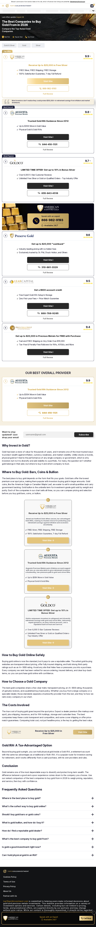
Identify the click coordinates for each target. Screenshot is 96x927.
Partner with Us (10, 896)
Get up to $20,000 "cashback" (48, 244)
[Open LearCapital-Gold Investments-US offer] (22, 281)
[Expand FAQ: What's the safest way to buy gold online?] (92, 806)
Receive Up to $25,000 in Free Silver (48, 65)
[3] (91, 5)
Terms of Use (9, 882)
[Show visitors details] (90, 56)
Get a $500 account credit (48, 290)
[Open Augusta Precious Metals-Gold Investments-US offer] (22, 112)
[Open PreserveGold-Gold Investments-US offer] (22, 235)
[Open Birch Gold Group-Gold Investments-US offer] (22, 327)
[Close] (94, 912)
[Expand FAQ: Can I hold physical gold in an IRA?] (92, 855)
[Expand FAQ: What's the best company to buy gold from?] (92, 839)
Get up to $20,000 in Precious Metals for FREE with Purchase (48, 336)
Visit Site (82, 732)
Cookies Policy (9, 877)
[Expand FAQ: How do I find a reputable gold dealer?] (92, 830)
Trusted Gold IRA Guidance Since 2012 (48, 121)
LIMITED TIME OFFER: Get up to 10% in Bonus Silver (48, 170)
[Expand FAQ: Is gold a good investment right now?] (92, 847)
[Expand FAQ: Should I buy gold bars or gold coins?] (92, 814)
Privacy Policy (9, 886)
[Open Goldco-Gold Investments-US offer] (22, 161)
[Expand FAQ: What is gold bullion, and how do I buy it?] (92, 822)
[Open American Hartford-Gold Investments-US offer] (22, 57)
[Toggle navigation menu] (3, 5)
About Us (7, 891)
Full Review (48, 94)
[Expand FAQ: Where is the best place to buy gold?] (92, 798)
